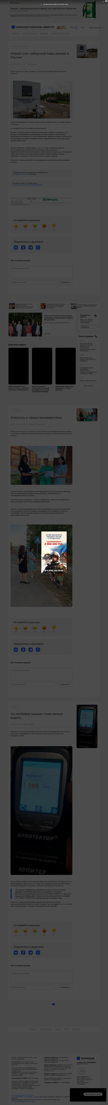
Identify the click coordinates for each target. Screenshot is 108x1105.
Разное (75, 1029)
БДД (14, 707)
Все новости (88, 386)
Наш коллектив (29, 33)
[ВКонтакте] (16, 247)
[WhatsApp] (38, 247)
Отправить (64, 282)
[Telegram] (30, 247)
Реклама (44, 33)
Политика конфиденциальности (23, 1101)
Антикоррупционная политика (23, 1095)
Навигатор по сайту (60, 33)
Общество (17, 410)
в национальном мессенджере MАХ (28, 185)
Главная (15, 33)
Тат (82, 28)
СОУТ (66, 1029)
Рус (72, 28)
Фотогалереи (46, 1029)
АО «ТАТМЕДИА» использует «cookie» (25, 1097)
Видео (58, 1029)
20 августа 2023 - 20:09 (18, 724)
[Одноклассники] (23, 247)
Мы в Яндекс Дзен (93, 1094)
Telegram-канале (21, 174)
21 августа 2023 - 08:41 (18, 424)
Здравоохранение (20, 46)
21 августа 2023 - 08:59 (18, 64)
